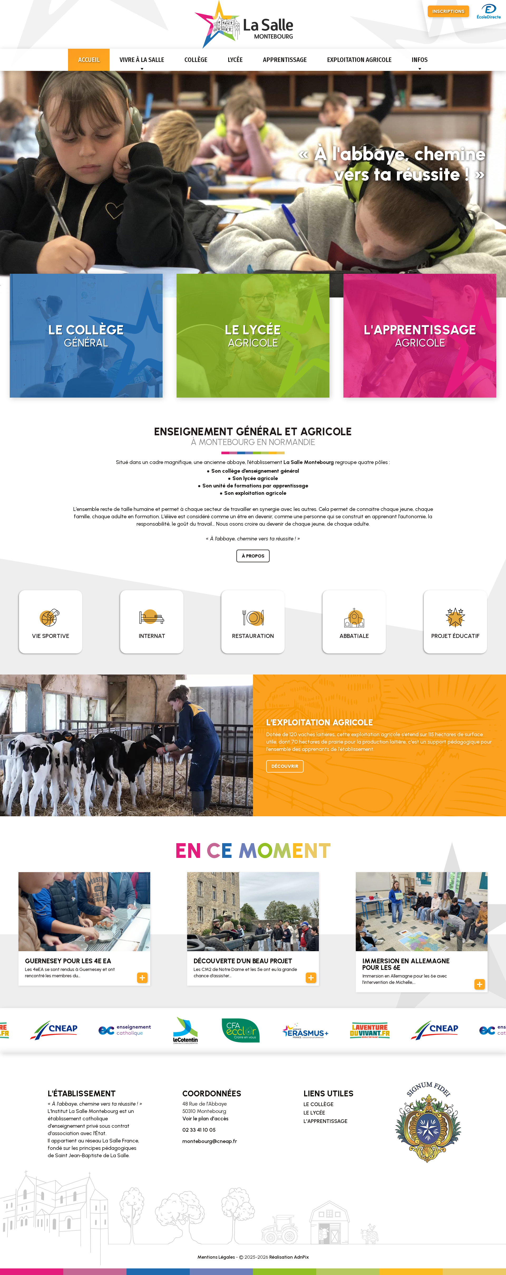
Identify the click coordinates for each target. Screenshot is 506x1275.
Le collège (319, 1104)
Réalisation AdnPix (289, 1257)
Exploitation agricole (359, 59)
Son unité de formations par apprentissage (255, 485)
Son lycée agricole (255, 478)
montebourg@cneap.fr (209, 1141)
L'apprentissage (326, 1121)
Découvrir (284, 766)
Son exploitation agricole (255, 493)
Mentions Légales (216, 1257)
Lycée (235, 59)
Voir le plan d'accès (205, 1118)
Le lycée (314, 1113)
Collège (195, 59)
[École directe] (489, 11)
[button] (7, 182)
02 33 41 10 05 (199, 1130)
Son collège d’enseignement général (255, 471)
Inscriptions (448, 11)
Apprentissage (285, 59)
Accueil (89, 59)
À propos (253, 556)
